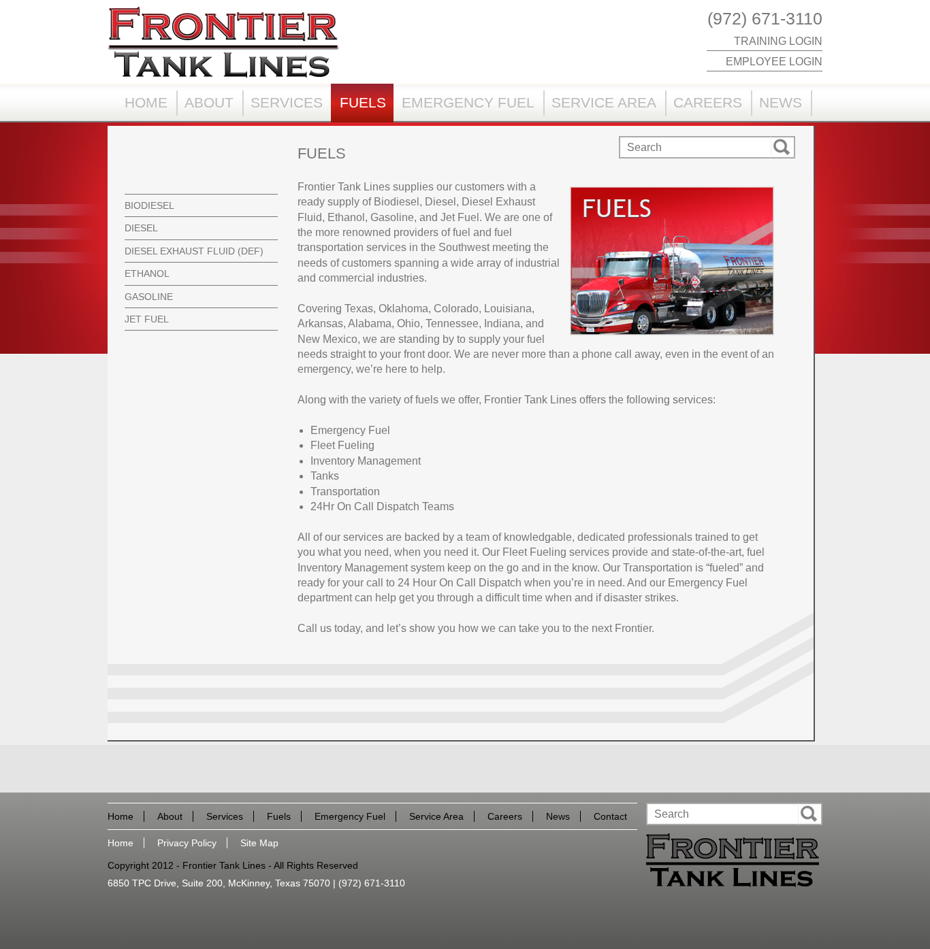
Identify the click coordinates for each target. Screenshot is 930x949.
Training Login (778, 41)
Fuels (363, 102)
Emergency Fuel (468, 102)
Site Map (259, 842)
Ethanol (147, 273)
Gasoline (149, 296)
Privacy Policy (187, 842)
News (780, 102)
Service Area (603, 102)
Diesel (141, 227)
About (209, 102)
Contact (610, 816)
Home (146, 102)
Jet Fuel (147, 319)
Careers (707, 102)
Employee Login (774, 61)
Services (287, 102)
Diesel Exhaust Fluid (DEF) (194, 251)
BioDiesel (149, 205)
